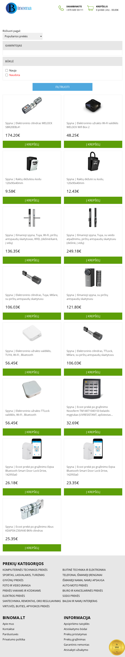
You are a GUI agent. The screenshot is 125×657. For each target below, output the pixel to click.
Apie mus (8, 624)
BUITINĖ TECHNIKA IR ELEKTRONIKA (84, 570)
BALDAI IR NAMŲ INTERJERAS (79, 601)
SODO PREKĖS (71, 596)
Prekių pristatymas (75, 634)
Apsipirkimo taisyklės (77, 624)
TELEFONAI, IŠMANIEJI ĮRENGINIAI (82, 575)
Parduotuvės (10, 634)
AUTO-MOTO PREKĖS (75, 585)
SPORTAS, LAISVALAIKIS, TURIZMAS (24, 575)
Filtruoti (62, 87)
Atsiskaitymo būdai (75, 629)
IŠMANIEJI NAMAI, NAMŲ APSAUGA (83, 580)
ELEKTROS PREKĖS (14, 596)
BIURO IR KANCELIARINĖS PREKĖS (82, 590)
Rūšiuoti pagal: (12, 31)
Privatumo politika (14, 639)
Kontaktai (8, 629)
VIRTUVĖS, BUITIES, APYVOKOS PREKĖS (26, 606)
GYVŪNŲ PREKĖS (13, 580)
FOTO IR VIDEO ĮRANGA (17, 585)
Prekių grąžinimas (75, 639)
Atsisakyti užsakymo (76, 650)
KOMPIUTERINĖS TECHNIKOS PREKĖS (25, 570)
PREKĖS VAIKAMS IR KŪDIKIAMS (22, 590)
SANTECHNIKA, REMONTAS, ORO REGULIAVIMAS (32, 601)
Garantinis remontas (76, 644)
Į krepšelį (32, 144)
